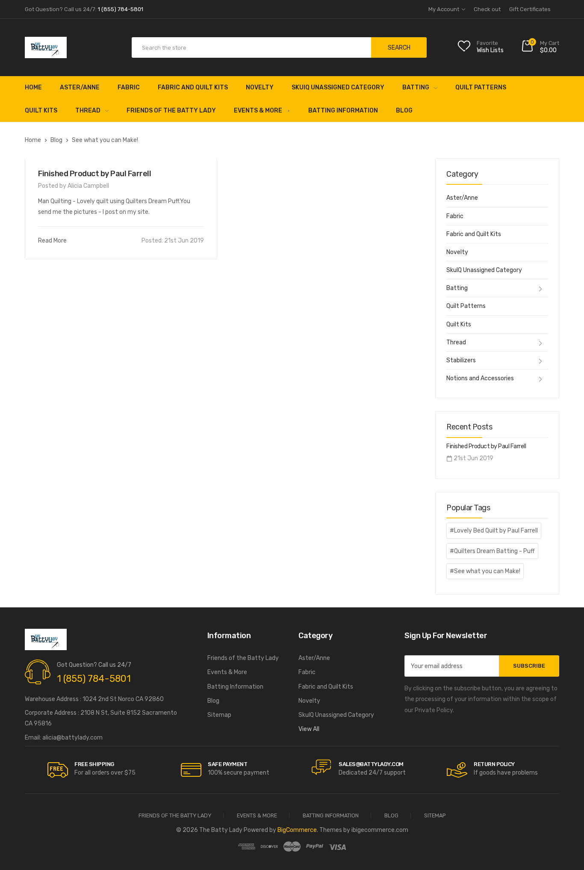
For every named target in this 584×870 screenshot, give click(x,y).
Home (33, 87)
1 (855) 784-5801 (94, 678)
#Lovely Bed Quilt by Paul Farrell (494, 530)
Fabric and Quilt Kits (193, 87)
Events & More (258, 110)
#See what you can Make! (485, 571)
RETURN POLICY (494, 764)
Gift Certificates (530, 9)
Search (399, 47)
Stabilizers (461, 360)
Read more (52, 240)
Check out (487, 9)
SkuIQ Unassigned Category (338, 87)
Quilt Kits (41, 110)
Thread (87, 110)
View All (308, 729)
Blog (404, 110)
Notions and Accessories (480, 378)
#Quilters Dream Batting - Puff (492, 551)
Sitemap (219, 715)
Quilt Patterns (480, 87)
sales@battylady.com (371, 764)
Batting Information (343, 110)
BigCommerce (297, 830)
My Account (444, 9)
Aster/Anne (80, 87)
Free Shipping (94, 764)
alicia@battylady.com (72, 737)
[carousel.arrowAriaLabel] (57, 770)
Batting (415, 87)
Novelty (260, 87)
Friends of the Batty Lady (171, 110)
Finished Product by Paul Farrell (94, 173)
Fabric (129, 87)
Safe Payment (227, 764)
